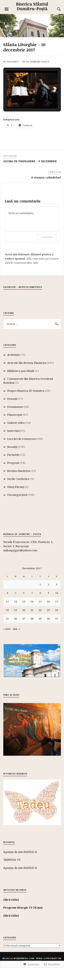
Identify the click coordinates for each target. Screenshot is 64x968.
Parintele (13, 455)
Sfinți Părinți (15, 487)
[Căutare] (56, 9)
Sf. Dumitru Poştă (37, 61)
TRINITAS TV (12, 860)
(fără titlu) (11, 900)
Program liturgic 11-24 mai (23, 907)
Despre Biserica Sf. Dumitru (25, 391)
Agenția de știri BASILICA (20, 852)
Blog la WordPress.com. (19, 958)
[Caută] (56, 324)
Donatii (12, 399)
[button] (24, 99)
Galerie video (16, 423)
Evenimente (15, 407)
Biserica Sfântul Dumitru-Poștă (32, 6)
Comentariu (47, 237)
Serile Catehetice (18, 479)
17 (56, 601)
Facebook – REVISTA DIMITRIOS (22, 287)
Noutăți (12, 447)
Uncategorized (17, 495)
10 (56, 592)
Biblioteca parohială (20, 371)
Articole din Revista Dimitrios (26, 363)
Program (13, 463)
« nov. (7, 629)
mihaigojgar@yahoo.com (20, 550)
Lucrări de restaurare (22, 439)
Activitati (13, 355)
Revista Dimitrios (18, 471)
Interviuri (14, 431)
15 (40, 601)
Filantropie (14, 415)
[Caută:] (32, 324)
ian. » (16, 629)
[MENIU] (6, 9)
